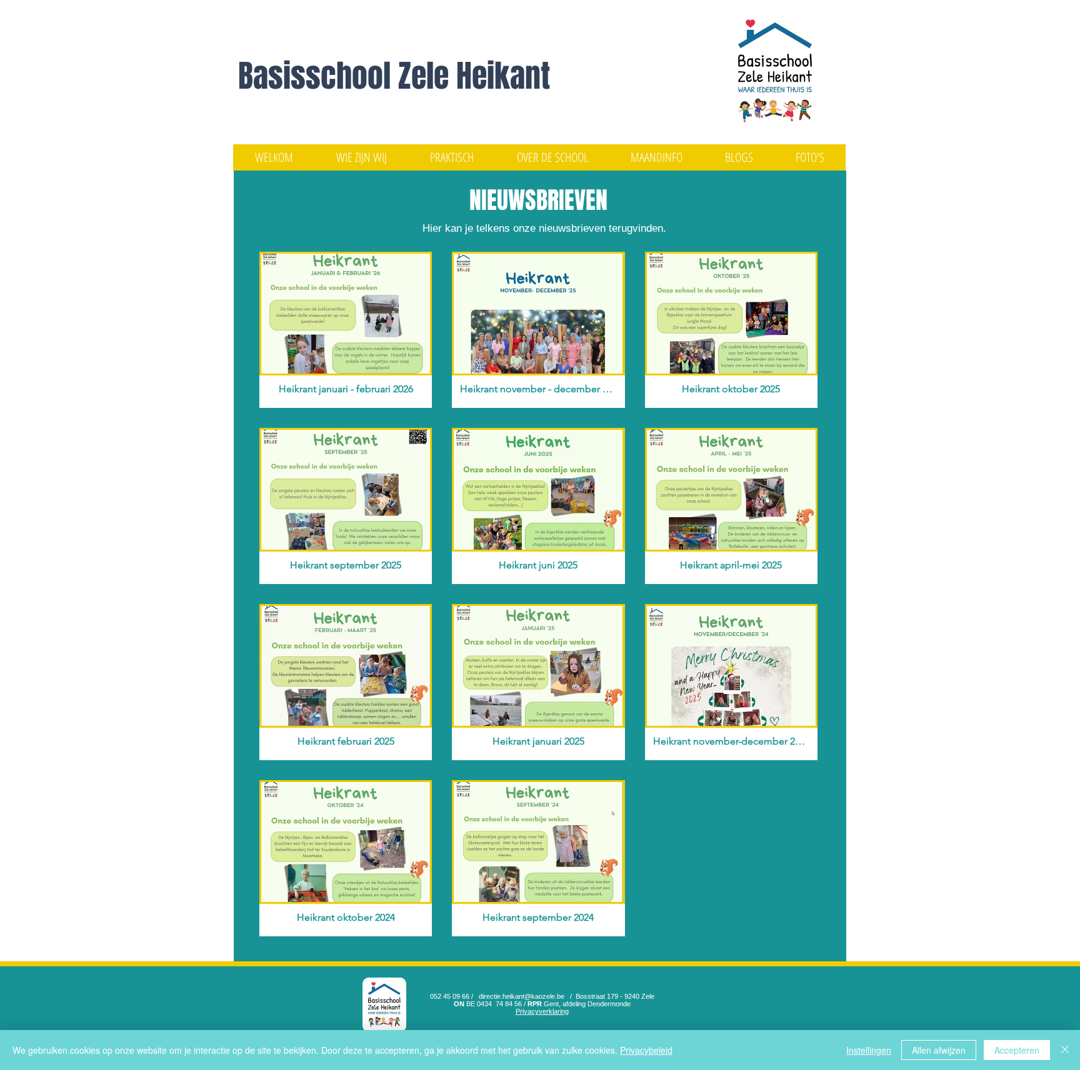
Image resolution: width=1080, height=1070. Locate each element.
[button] (361, 157)
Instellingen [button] (868, 1050)
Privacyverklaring (542, 1011)
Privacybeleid (646, 1050)
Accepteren (1016, 1050)
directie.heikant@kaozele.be (521, 996)
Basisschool (318, 76)
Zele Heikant (474, 76)
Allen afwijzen (939, 1050)
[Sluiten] (1065, 1050)
